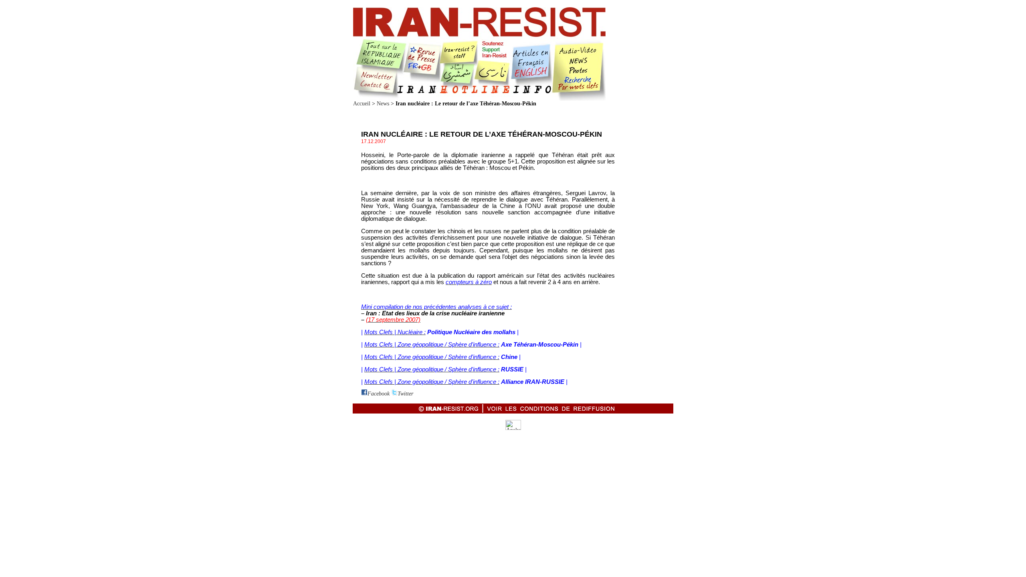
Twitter (405, 394)
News (383, 104)
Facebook (379, 394)
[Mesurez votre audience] (513, 428)
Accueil (361, 104)
